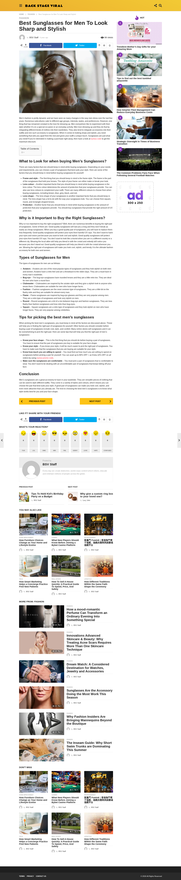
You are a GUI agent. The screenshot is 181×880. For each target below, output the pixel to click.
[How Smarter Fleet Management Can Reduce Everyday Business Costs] (139, 96)
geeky (75, 450)
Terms (22, 876)
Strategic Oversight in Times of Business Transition (138, 142)
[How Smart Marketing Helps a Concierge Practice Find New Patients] (33, 566)
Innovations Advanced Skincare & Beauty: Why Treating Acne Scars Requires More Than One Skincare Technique (89, 642)
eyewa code (96, 139)
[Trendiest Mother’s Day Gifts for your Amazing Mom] (139, 33)
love (85, 450)
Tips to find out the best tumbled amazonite (134, 79)
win (54, 450)
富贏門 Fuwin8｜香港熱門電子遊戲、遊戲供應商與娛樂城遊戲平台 (98, 542)
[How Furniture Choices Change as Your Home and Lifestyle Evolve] (33, 524)
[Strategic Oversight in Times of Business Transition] (139, 128)
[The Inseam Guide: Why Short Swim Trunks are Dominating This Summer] (41, 750)
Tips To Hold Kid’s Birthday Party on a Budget (47, 495)
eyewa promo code (45, 358)
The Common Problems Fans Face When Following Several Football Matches (138, 174)
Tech (21, 579)
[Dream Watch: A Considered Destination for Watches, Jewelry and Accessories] (41, 671)
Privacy (30, 876)
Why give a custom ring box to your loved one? (96, 495)
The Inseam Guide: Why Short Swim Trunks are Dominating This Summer (89, 746)
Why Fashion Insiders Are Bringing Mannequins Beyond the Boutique (89, 720)
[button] (20, 5)
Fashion (24, 18)
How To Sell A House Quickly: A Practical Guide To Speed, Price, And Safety (65, 585)
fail (64, 450)
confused (107, 450)
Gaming (54, 537)
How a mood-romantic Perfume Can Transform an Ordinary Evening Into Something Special (87, 615)
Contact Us (41, 876)
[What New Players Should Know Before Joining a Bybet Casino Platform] (66, 524)
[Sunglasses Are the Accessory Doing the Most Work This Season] (41, 697)
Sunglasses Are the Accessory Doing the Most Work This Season (89, 694)
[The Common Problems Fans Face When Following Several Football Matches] (139, 159)
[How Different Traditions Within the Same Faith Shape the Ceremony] (98, 566)
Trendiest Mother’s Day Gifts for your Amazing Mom (136, 48)
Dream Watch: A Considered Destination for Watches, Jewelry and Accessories (88, 667)
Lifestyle (87, 579)
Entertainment (90, 537)
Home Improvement (26, 537)
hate (96, 450)
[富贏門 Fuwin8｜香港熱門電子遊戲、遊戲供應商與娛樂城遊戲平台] (98, 524)
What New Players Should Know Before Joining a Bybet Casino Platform (65, 542)
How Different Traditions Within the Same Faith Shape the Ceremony (97, 584)
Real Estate (56, 579)
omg (44, 450)
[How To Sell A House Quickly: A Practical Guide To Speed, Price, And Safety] (66, 566)
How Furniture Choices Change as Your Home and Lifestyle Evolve (33, 542)
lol (34, 450)
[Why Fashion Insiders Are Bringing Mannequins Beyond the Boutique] (41, 724)
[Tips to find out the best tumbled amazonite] (139, 65)
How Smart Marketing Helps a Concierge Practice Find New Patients (33, 584)
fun (23, 450)
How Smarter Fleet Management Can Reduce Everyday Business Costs (136, 111)
